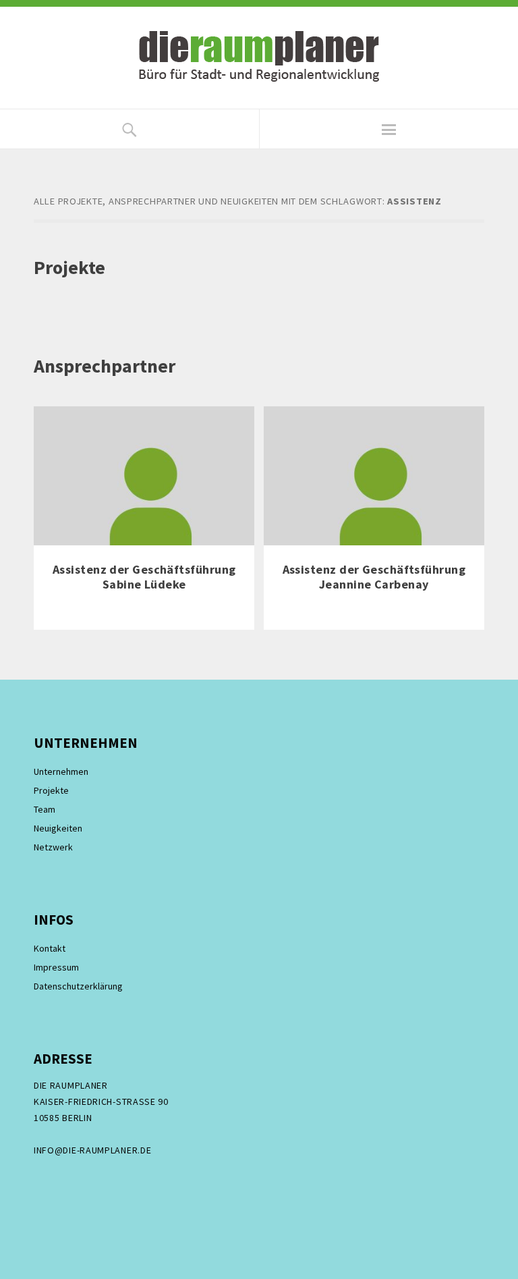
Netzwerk (53, 847)
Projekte (51, 790)
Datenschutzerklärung (78, 986)
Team (44, 809)
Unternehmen (61, 771)
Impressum (56, 967)
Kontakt (49, 948)
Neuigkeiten (58, 828)
